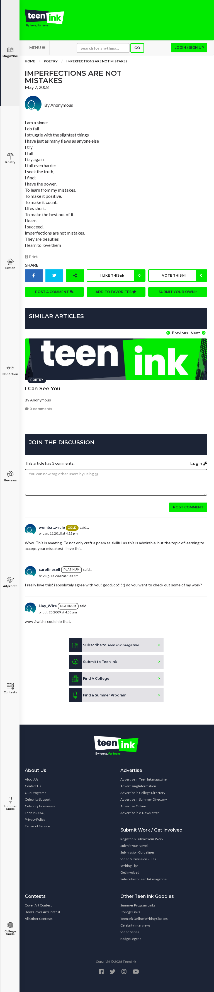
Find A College (96, 678)
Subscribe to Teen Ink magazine (143, 879)
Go (137, 48)
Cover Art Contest (38, 905)
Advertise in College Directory (142, 793)
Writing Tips (129, 866)
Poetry (10, 162)
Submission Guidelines (137, 852)
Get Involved (129, 872)
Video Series (129, 932)
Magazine (10, 56)
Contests (10, 692)
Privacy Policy (35, 819)
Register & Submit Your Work (141, 839)
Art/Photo (10, 586)
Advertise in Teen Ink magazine (143, 779)
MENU (35, 47)
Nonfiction (10, 374)
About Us (31, 779)
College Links (130, 912)
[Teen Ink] (44, 18)
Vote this (182, 275)
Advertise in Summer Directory (143, 799)
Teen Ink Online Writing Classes (144, 919)
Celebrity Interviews (40, 806)
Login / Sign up (189, 47)
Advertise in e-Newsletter (139, 813)
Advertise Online (133, 806)
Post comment (188, 507)
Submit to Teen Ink (100, 662)
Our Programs (35, 793)
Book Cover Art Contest (42, 912)
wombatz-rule (52, 527)
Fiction (10, 268)
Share (31, 265)
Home (30, 61)
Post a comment (52, 292)
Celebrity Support (37, 799)
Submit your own (177, 292)
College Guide (10, 933)
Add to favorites (114, 292)
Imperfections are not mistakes (96, 61)
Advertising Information (138, 786)
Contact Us (33, 786)
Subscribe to (111, 645)
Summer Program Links (137, 905)
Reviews (10, 480)
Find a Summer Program (104, 695)
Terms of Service (37, 826)
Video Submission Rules (138, 859)
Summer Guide (10, 808)
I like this (120, 275)
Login (196, 463)
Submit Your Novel (134, 846)
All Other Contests (39, 919)
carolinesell (49, 569)
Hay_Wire (48, 605)
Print (33, 257)
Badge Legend (131, 939)
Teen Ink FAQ (35, 813)
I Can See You (42, 389)
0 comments (40, 409)
